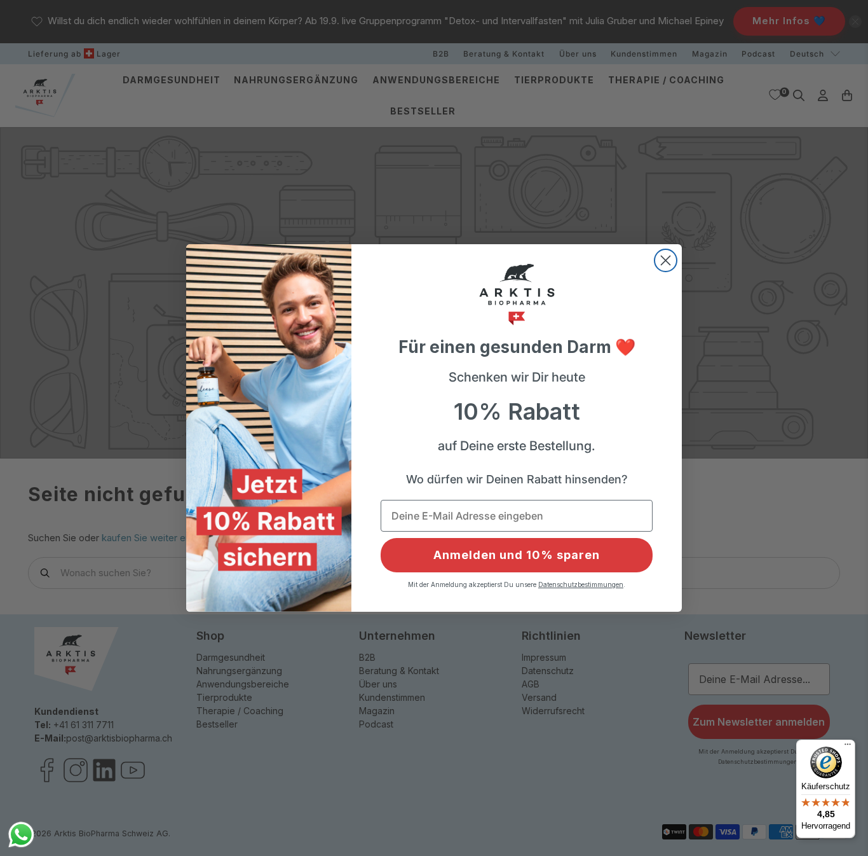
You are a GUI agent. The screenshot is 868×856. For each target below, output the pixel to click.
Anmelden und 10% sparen (516, 555)
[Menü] (847, 747)
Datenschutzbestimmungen (580, 584)
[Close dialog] (665, 260)
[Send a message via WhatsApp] (21, 835)
